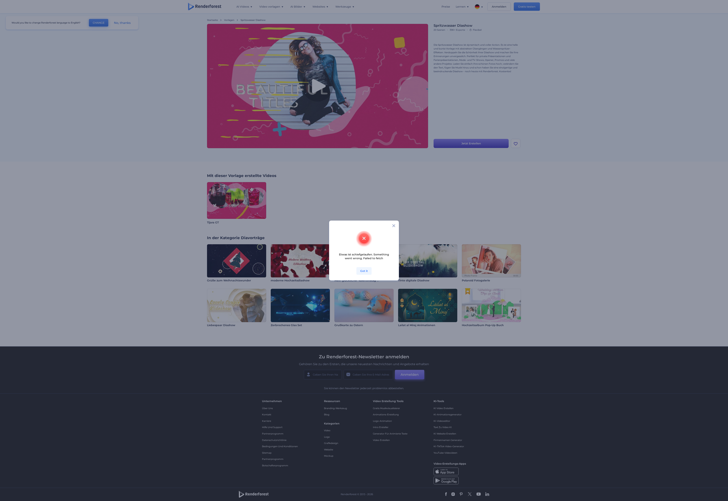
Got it (364, 271)
